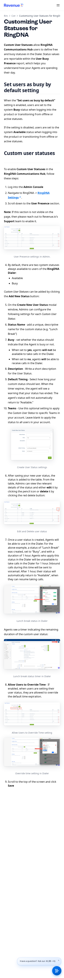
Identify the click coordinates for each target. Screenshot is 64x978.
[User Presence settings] (32, 238)
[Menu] (58, 5)
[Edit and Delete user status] (32, 513)
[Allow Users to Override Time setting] (32, 714)
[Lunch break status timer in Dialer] (32, 654)
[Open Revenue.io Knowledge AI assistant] (56, 970)
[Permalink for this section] (43, 90)
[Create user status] (32, 444)
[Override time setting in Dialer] (32, 752)
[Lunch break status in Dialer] (32, 599)
